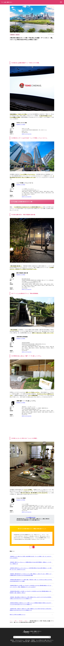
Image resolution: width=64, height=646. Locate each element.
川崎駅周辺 (12, 34)
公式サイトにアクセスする (26, 196)
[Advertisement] (20, 50)
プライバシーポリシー (19, 640)
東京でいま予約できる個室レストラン (17, 614)
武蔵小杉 (17, 34)
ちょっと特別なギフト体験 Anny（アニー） (45, 640)
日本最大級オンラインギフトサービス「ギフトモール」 (41, 641)
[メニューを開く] (61, 2)
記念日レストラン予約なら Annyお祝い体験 (20, 641)
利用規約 (33, 640)
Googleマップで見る (20, 124)
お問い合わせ (27, 640)
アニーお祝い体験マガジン (6, 2)
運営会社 (12, 640)
